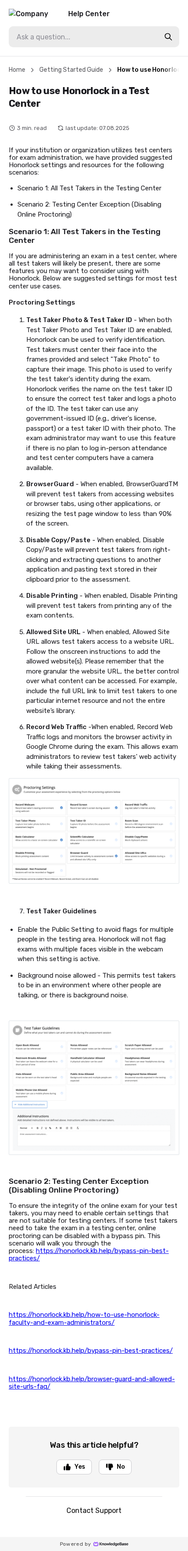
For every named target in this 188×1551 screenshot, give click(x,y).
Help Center (89, 14)
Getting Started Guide (71, 70)
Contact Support (94, 1510)
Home (17, 70)
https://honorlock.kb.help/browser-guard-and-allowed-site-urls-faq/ (92, 1382)
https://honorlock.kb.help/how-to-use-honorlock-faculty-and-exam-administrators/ (84, 1318)
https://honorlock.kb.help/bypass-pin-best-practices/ (89, 1254)
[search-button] (168, 37)
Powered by (75, 1544)
